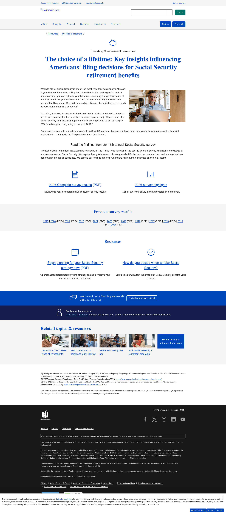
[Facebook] (145, 420)
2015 (180, 221)
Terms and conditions (126, 483)
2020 (109, 221)
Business (84, 24)
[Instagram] (164, 420)
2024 (53, 221)
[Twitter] (154, 420)
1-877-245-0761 (92, 300)
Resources (116, 24)
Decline (219, 510)
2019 (123, 221)
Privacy (44, 483)
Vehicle (44, 24)
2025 (46, 221)
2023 (67, 221)
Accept (210, 510)
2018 (137, 221)
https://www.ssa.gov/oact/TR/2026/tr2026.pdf (82, 385)
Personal (70, 24)
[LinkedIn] (173, 420)
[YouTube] (182, 420)
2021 (95, 221)
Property (57, 24)
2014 (113, 224)
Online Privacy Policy (64, 499)
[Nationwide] (47, 415)
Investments (100, 24)
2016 (166, 221)
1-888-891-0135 (177, 410)
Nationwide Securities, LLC (55, 486)
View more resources (77, 314)
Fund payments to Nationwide (150, 483)
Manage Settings (198, 510)
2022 (81, 221)
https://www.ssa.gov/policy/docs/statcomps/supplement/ (139, 379)
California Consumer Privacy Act (86, 483)
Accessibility (108, 483)
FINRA (111, 453)
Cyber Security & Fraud (60, 483)
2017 (152, 221)
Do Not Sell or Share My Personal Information (89, 486)
